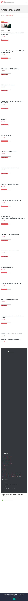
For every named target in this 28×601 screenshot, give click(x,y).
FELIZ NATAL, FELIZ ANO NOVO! (10, 234)
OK (14, 599)
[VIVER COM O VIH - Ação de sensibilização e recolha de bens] (4, 44)
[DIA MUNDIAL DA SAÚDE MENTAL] (6, 62)
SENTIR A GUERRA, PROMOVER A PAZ (11, 334)
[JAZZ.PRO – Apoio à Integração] (6, 177)
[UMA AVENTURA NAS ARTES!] (6, 144)
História (4, 469)
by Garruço (4, 495)
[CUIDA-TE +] (6, 112)
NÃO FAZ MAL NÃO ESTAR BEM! (10, 251)
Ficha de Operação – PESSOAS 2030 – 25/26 (11, 476)
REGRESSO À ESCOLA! (7, 267)
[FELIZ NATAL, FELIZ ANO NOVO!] (6, 227)
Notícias (4, 471)
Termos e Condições (6, 460)
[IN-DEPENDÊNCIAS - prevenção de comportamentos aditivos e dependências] (6, 210)
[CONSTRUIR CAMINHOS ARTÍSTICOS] (6, 193)
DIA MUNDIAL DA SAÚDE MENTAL (10, 68)
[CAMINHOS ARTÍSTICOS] (6, 78)
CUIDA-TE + (4, 119)
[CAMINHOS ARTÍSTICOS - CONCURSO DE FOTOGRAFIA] (6, 26)
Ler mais (3, 36)
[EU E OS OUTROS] (4, 128)
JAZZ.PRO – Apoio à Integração (10, 184)
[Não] (26, 597)
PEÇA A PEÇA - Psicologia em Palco (11, 339)
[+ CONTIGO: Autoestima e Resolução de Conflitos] (6, 309)
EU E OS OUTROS (6, 135)
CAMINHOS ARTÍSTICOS (7, 85)
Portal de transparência (7, 463)
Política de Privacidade (7, 456)
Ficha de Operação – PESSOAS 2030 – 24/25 (11, 474)
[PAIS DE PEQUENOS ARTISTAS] (6, 293)
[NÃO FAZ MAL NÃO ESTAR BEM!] (6, 244)
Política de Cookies (6, 458)
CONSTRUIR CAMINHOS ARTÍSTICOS (11, 200)
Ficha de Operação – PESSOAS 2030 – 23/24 (11, 472)
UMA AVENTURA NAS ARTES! (9, 151)
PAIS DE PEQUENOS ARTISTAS (9, 299)
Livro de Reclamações (6, 461)
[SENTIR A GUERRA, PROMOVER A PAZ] (6, 327)
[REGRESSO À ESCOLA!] (6, 260)
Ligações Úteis (5, 465)
